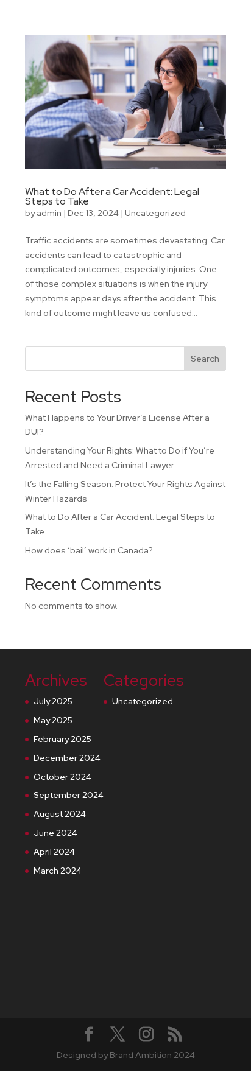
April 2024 (54, 851)
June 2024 (55, 832)
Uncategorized (155, 213)
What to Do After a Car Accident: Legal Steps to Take (112, 196)
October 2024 (62, 776)
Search (205, 358)
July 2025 (53, 701)
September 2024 (69, 795)
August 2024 (60, 813)
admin (49, 213)
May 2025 (53, 720)
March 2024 (58, 870)
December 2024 (67, 757)
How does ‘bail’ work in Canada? (89, 550)
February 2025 (62, 739)
